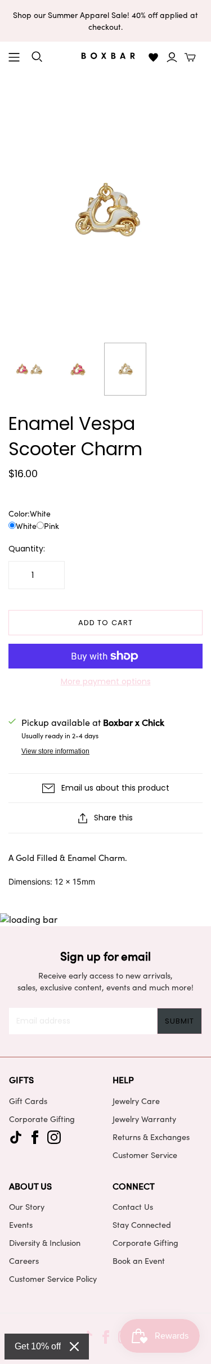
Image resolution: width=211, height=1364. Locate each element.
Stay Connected (142, 1224)
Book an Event (139, 1260)
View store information (55, 751)
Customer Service (145, 1154)
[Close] (74, 1346)
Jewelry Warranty (144, 1118)
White (26, 526)
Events (21, 1224)
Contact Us (133, 1206)
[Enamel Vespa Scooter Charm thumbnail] (29, 369)
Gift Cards (28, 1100)
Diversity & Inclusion (44, 1242)
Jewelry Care (136, 1100)
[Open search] (37, 56)
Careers (24, 1260)
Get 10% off (38, 1346)
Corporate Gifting (42, 1118)
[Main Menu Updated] (14, 57)
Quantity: (26, 549)
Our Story (26, 1206)
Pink (51, 526)
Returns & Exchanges (151, 1136)
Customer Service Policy (53, 1278)
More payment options (106, 681)
